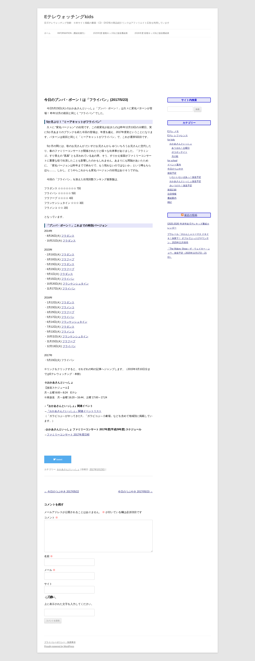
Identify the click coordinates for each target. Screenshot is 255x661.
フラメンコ (67, 307)
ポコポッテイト (179, 152)
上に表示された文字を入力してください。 (69, 603)
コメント (51, 517)
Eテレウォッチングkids (69, 16)
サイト (48, 583)
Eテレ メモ (173, 131)
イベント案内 (174, 164)
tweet (59, 459)
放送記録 (171, 189)
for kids (171, 139)
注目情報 (171, 194)
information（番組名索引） (71, 33)
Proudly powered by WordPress (59, 646)
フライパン (67, 278)
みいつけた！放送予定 (180, 185)
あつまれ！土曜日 (181, 148)
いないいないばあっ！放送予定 (185, 177)
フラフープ (67, 259)
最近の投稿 (190, 215)
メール (49, 569)
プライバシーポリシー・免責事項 (59, 642)
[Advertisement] (127, 67)
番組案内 (171, 198)
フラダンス (67, 235)
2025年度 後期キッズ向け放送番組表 (110, 33)
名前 (48, 556)
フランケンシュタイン (76, 283)
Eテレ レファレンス (177, 135)
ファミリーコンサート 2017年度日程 (68, 434)
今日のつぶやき (175, 169)
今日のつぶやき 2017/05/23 (135, 491)
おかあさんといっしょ (68, 469)
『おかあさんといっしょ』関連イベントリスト (74, 411)
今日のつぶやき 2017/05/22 (61, 491)
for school (172, 160)
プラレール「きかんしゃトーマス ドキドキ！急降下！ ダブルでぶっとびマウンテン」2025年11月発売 (188, 238)
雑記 (169, 202)
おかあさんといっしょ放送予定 (185, 181)
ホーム (47, 33)
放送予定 (171, 173)
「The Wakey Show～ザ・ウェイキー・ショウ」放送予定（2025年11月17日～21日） (188, 252)
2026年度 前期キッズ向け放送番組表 (152, 33)
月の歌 (175, 156)
